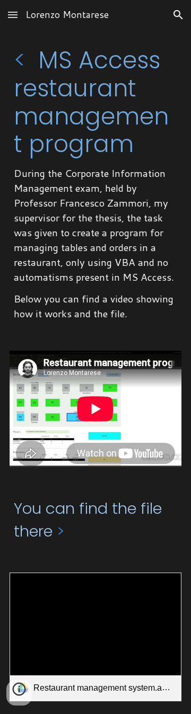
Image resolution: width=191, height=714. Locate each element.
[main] (95, 183)
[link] (95, 637)
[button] (12, 14)
